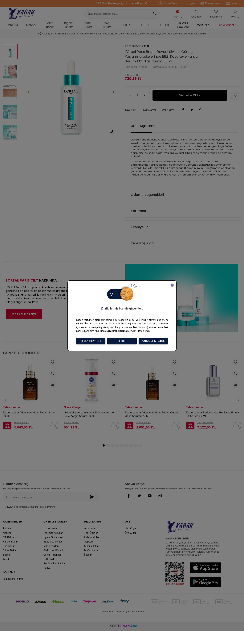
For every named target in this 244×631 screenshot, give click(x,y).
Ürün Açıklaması (144, 125)
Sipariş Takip (170, 3)
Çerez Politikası (52, 554)
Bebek (126, 24)
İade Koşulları (142, 243)
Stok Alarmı (168, 110)
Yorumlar (138, 210)
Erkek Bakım (88, 25)
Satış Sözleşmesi (53, 541)
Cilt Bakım (50, 25)
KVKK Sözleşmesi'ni (17, 507)
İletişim (191, 3)
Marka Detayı (24, 314)
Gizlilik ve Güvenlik (54, 550)
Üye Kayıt (130, 528)
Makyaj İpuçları (183, 25)
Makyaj (31, 24)
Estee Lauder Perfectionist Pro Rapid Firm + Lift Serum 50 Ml (212, 414)
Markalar (204, 24)
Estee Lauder (11, 407)
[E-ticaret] (122, 626)
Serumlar (74, 33)
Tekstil (144, 24)
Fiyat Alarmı (149, 110)
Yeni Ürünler (91, 532)
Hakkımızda (50, 528)
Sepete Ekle (190, 95)
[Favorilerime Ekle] (52, 362)
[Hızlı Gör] (52, 373)
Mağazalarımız (212, 3)
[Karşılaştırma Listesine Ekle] (52, 385)
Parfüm (12, 24)
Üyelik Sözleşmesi (53, 537)
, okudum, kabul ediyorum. (31, 507)
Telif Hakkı (49, 559)
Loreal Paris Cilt (137, 46)
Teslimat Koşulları (53, 532)
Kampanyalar (228, 24)
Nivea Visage (72, 407)
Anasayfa (47, 33)
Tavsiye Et (130, 110)
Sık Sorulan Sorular (54, 563)
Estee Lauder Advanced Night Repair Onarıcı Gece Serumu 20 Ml (152, 414)
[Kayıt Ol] (93, 497)
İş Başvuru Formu (13, 578)
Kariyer (234, 3)
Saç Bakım (107, 25)
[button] (28, 92)
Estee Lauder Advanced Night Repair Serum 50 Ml (29, 414)
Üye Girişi (130, 532)
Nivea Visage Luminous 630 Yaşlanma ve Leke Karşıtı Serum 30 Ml (89, 414)
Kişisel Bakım (69, 25)
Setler (164, 24)
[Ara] (154, 14)
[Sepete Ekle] (54, 425)
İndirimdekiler (91, 537)
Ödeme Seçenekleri (147, 194)
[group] (71, 92)
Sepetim (88, 541)
